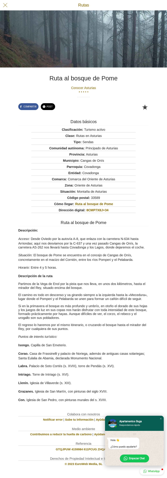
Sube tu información (79, 419)
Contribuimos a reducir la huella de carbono (61, 434)
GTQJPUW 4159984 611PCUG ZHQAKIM (83, 449)
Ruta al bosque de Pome (94, 204)
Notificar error (53, 419)
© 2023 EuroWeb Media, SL (83, 464)
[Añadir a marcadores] (145, 107)
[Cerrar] (5, 5)
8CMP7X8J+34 (97, 210)
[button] (160, 418)
